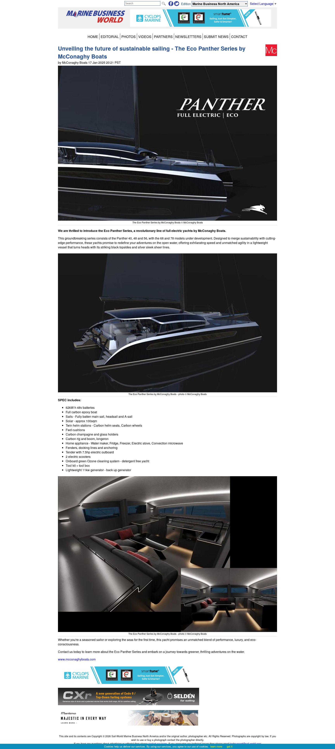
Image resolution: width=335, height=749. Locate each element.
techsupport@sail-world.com (245, 743)
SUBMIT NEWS (216, 36)
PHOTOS (128, 36)
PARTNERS (163, 36)
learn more (216, 746)
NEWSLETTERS (188, 36)
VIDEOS (144, 36)
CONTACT (239, 36)
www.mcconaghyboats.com (77, 659)
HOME (93, 36)
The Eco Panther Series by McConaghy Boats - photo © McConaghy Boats (167, 394)
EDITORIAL (110, 36)
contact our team (157, 743)
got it (229, 746)
